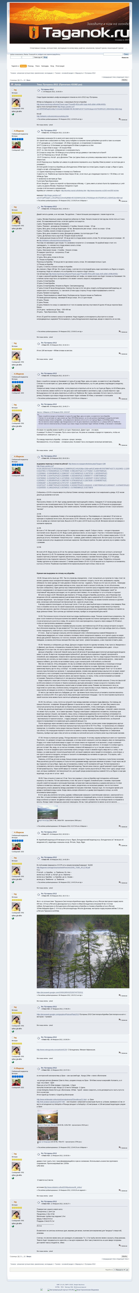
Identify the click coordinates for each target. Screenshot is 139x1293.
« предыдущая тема (109, 77)
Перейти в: (109, 1270)
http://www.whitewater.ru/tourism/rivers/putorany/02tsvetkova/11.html (62, 1099)
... (23, 80)
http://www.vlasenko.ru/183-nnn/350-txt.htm (103, 191)
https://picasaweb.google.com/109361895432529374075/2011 (60, 992)
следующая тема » (122, 77)
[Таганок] (13, 114)
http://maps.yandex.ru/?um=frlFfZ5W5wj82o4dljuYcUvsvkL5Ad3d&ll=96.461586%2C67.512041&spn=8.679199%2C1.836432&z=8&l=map (79, 108)
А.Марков (19, 131)
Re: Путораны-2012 (49, 130)
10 (24, 80)
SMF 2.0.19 (60, 1284)
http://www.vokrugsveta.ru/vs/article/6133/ (52, 1050)
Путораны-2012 (47, 89)
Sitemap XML (69, 1287)
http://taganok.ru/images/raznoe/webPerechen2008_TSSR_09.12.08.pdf (63, 868)
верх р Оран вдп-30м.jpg (47, 1125)
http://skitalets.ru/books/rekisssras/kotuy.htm (53, 116)
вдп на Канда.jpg (44, 1142)
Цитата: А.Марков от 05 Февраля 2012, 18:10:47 (53, 412)
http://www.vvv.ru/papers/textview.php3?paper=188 (87, 464)
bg (15, 90)
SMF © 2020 (69, 1284)
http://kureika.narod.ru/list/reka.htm (73, 191)
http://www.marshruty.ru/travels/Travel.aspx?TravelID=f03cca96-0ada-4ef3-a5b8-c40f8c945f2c (71, 104)
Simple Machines (79, 1284)
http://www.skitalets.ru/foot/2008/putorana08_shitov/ (63, 1187)
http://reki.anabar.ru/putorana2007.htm (51, 1102)
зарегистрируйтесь (53, 54)
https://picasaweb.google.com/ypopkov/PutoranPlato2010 (58, 1014)
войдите (41, 54)
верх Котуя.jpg (43, 820)
